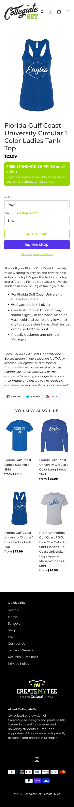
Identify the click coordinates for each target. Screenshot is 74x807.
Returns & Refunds (23, 657)
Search (13, 610)
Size (20, 213)
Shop (12, 630)
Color (8, 197)
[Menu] (67, 11)
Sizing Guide (28, 213)
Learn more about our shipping (29, 181)
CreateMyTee (14, 367)
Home (13, 617)
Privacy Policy (18, 664)
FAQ (11, 637)
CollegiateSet (32, 793)
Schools (14, 623)
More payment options (37, 254)
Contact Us (16, 643)
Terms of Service (21, 650)
